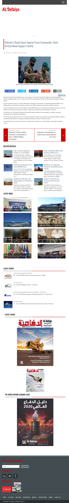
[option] (19, 23)
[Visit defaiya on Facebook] (10, 90)
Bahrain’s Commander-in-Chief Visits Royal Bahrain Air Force (46, 134)
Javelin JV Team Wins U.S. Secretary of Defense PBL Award (52, 181)
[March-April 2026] (35, 342)
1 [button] (33, 36)
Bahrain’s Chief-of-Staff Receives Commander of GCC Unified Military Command (18, 135)
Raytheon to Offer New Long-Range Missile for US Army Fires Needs (23, 181)
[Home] (10, 9)
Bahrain (25, 52)
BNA (6, 52)
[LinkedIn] (4, 476)
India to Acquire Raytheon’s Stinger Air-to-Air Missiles (22, 152)
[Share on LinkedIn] (33, 90)
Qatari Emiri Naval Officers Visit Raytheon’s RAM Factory (53, 152)
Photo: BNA (11, 52)
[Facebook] (15, 476)
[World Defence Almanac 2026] (35, 422)
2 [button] (36, 36)
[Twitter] (10, 476)
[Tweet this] (22, 90)
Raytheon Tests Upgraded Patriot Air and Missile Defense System (53, 167)
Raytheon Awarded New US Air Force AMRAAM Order (23, 166)
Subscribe (12, 487)
